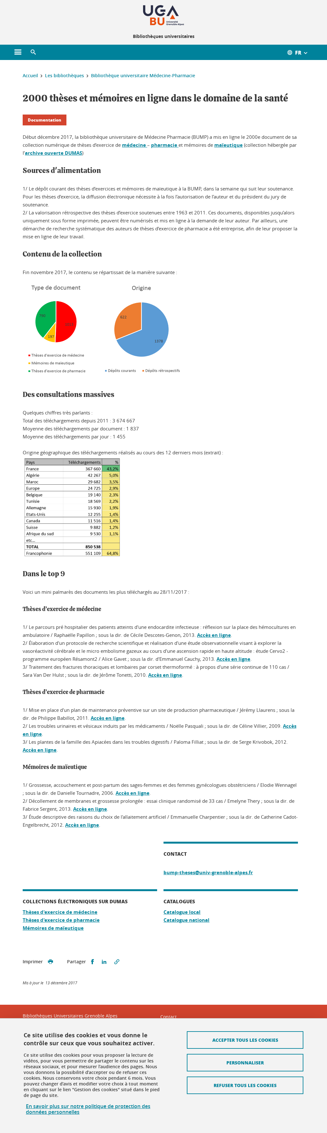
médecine (134, 145)
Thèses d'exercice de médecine (60, 912)
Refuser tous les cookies (245, 1085)
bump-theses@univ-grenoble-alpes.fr (208, 872)
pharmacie (165, 145)
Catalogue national (186, 920)
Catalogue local (182, 912)
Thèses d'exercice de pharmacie (61, 920)
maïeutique (228, 145)
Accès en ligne (214, 635)
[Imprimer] (50, 962)
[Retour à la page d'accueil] (163, 15)
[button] (33, 52)
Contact (168, 1017)
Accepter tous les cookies (245, 1040)
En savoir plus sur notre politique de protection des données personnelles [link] (88, 1109)
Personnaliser (245, 1062)
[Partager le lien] (117, 962)
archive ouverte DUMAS (53, 153)
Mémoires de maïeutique (53, 928)
